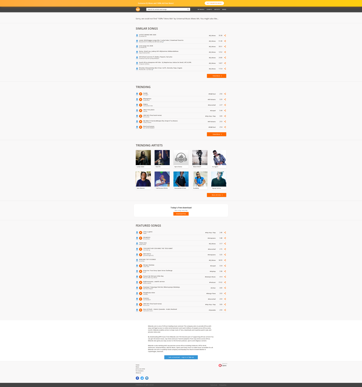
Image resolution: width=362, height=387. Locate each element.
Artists (217, 9)
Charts (209, 9)
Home (137, 365)
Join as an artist (140, 369)
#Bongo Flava (211, 293)
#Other (213, 288)
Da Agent (215, 167)
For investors (139, 371)
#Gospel (213, 110)
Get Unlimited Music (214, 3)
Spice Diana (178, 167)
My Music (201, 9)
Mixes (224, 9)
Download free (181, 214)
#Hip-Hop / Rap (210, 116)
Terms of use (213, 385)
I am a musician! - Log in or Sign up (181, 357)
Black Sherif (197, 167)
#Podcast (212, 282)
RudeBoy (196, 188)
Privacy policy (222, 385)
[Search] (188, 9)
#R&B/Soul (212, 94)
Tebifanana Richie (162, 188)
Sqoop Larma (216, 188)
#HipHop (213, 271)
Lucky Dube (140, 167)
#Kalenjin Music (210, 277)
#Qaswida (212, 310)
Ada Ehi (158, 167)
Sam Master (141, 188)
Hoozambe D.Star (180, 188)
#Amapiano (212, 238)
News (137, 367)
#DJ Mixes (212, 35)
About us (138, 373)
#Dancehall (212, 105)
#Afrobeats (212, 99)
